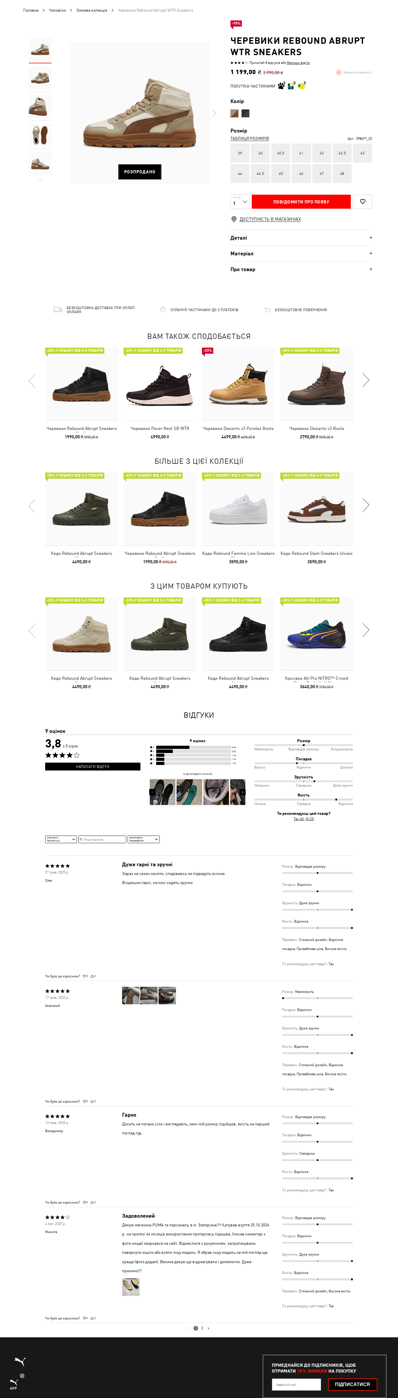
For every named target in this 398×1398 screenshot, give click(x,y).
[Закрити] (309, 632)
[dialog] (199, 699)
